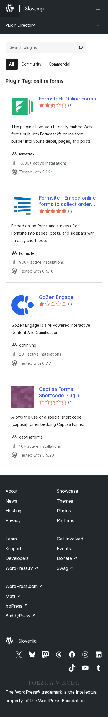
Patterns (65, 520)
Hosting (13, 511)
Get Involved (70, 539)
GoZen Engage (56, 297)
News (11, 501)
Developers (17, 558)
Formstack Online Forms (67, 99)
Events (64, 548)
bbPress (17, 606)
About (12, 491)
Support (14, 548)
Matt (13, 596)
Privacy (13, 520)
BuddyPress (21, 615)
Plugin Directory (20, 25)
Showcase (67, 491)
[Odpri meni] (99, 8)
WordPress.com (24, 586)
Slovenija (28, 641)
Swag (65, 568)
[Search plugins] (80, 47)
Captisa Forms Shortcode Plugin (59, 392)
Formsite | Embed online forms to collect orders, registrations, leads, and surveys (67, 201)
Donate (67, 558)
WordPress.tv (22, 568)
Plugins (64, 511)
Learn (11, 539)
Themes (65, 501)
